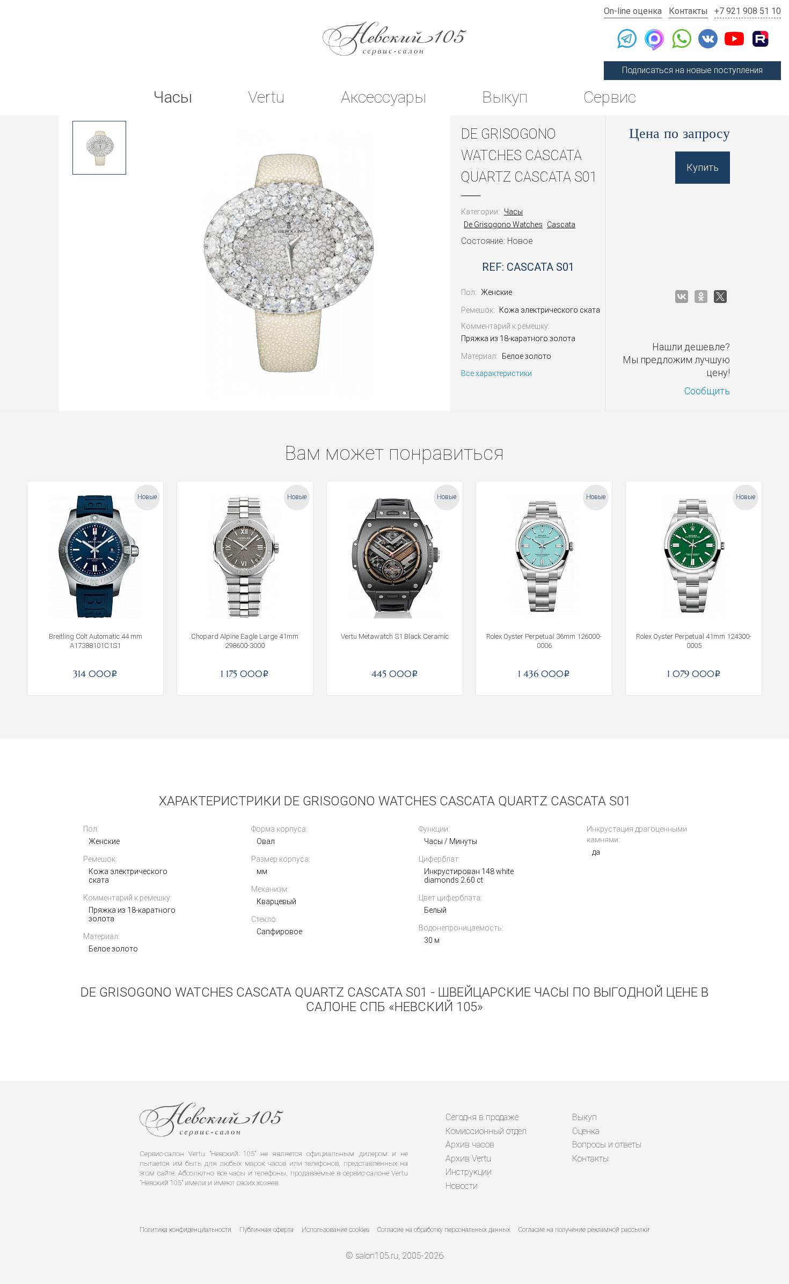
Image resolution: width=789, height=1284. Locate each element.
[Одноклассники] (701, 296)
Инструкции (468, 1172)
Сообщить (707, 390)
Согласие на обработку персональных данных (443, 1229)
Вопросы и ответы (606, 1144)
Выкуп (505, 97)
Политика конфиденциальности (185, 1229)
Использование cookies (335, 1229)
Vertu (266, 97)
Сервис (609, 97)
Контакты (688, 11)
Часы (172, 97)
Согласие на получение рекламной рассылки (583, 1229)
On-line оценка (633, 11)
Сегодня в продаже (481, 1117)
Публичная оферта (266, 1229)
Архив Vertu (468, 1158)
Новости (461, 1186)
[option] (99, 148)
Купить (702, 167)
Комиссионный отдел (486, 1131)
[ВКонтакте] (681, 296)
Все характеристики (496, 373)
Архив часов (469, 1144)
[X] (720, 296)
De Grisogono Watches (503, 224)
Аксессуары (383, 97)
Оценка (586, 1131)
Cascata (561, 224)
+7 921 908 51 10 (747, 11)
